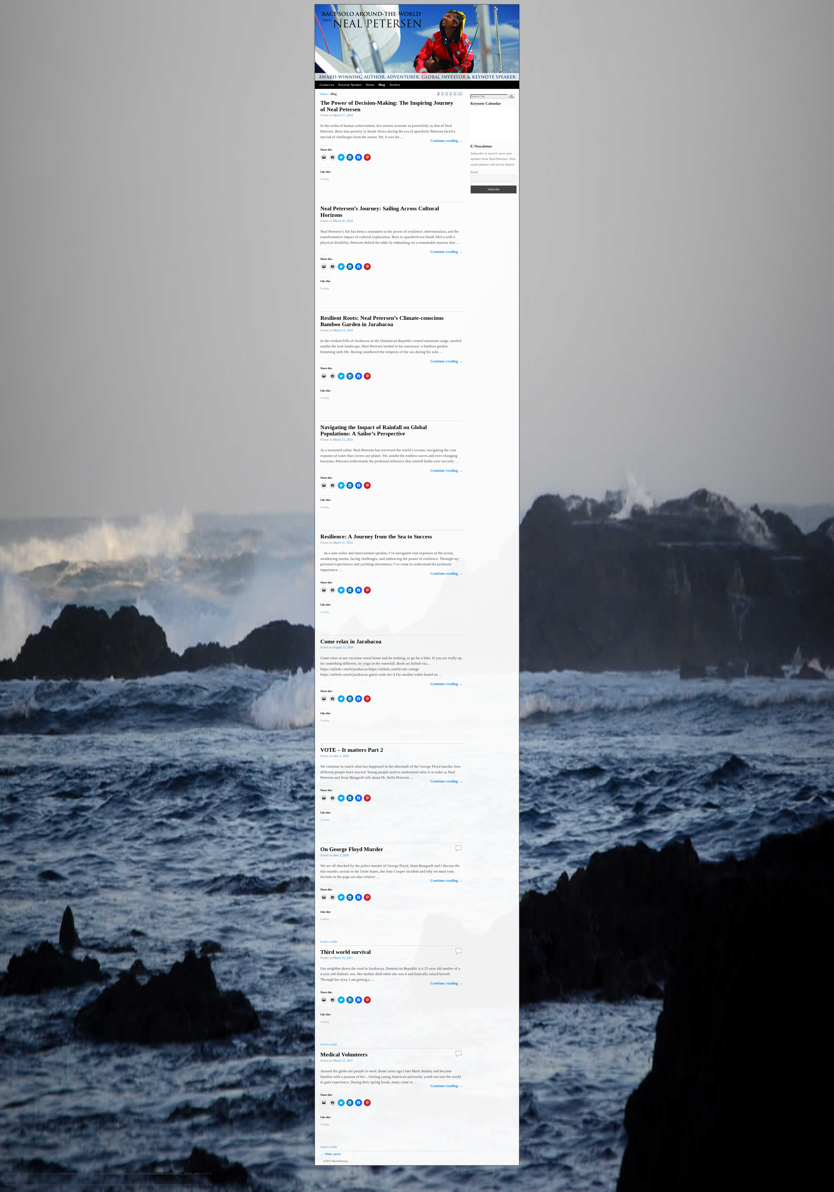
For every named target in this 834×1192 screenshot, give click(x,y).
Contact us (327, 84)
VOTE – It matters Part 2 (351, 750)
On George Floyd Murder (351, 849)
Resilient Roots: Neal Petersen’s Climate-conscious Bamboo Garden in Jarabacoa (381, 321)
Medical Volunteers (343, 1054)
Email (474, 172)
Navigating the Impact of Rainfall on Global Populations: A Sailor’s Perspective (373, 430)
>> (460, 94)
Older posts (330, 1154)
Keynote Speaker (350, 84)
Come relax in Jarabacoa (350, 641)
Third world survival (345, 952)
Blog (382, 84)
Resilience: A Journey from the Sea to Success (376, 536)
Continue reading (446, 141)
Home (370, 84)
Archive (394, 84)
